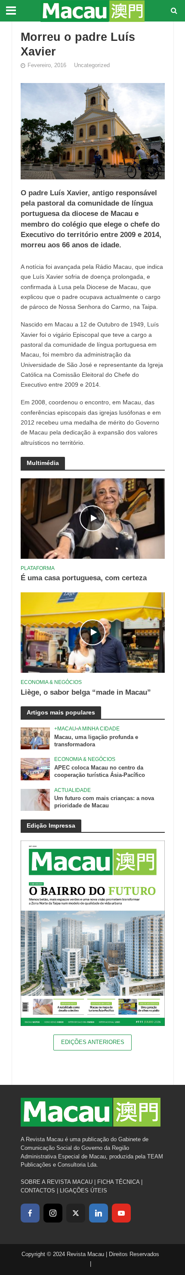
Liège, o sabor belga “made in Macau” (86, 692)
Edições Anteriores (92, 1042)
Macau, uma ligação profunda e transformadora (96, 741)
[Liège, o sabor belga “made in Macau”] (93, 632)
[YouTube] (121, 1213)
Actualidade (72, 790)
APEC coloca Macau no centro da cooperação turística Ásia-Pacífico (99, 771)
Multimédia (43, 462)
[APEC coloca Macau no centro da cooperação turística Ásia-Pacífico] (35, 769)
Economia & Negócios (51, 682)
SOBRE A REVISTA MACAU (56, 1182)
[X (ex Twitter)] (75, 1213)
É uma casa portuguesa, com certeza (84, 578)
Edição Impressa (51, 825)
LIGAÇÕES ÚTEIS (83, 1190)
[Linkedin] (98, 1213)
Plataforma (38, 568)
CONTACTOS (38, 1190)
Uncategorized (92, 65)
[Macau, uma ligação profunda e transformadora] (35, 738)
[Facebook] (30, 1213)
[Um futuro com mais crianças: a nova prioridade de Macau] (35, 799)
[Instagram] (52, 1213)
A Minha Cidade (99, 728)
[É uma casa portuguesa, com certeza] (93, 518)
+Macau (65, 728)
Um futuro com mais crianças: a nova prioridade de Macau (104, 802)
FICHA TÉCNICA (118, 1182)
